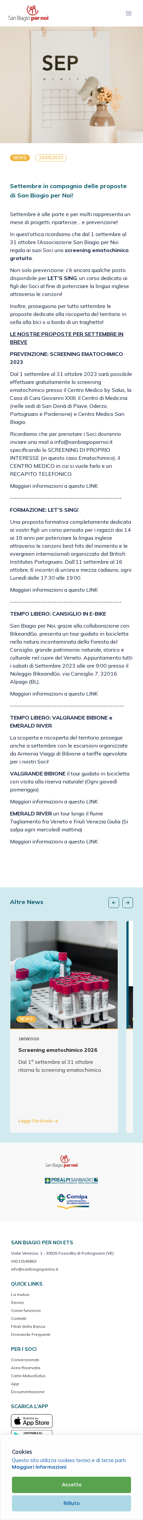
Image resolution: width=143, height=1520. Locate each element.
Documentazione (28, 1391)
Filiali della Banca (28, 1326)
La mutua (20, 1294)
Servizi (17, 1302)
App (15, 1383)
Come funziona (26, 1310)
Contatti (18, 1318)
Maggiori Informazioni (39, 1467)
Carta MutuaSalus (28, 1375)
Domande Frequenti (30, 1334)
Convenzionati (25, 1359)
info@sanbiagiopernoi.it (34, 1269)
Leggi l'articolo (36, 1121)
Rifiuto (71, 1503)
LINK (92, 485)
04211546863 (24, 1261)
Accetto (71, 1484)
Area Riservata (25, 1367)
